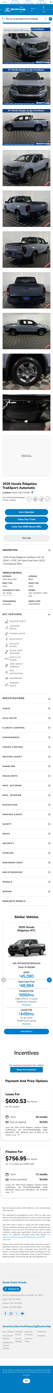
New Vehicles (8, 1331)
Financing (31, 1326)
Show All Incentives (26, 1069)
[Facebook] (5, 1313)
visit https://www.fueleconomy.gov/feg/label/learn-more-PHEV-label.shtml (26, 1237)
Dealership (44, 1326)
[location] (50, 2)
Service (20, 1326)
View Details (26, 1031)
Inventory (9, 1326)
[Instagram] (11, 1313)
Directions (41, 1335)
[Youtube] (22, 1313)
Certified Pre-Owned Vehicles (8, 1345)
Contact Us (13, 1288)
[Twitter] (16, 1313)
